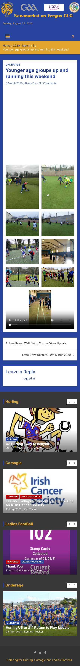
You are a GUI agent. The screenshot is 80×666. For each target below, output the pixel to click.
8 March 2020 (14, 83)
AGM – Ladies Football (41, 566)
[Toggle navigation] (7, 36)
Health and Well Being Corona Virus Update (37, 343)
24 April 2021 (14, 631)
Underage (13, 64)
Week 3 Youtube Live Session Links (34, 444)
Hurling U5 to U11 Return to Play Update (38, 628)
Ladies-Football (59, 439)
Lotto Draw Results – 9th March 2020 (46, 355)
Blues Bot (30, 83)
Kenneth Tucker (38, 447)
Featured (26, 439)
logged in (29, 378)
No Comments (47, 83)
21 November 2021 (35, 570)
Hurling (41, 439)
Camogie (12, 439)
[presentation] (69, 401)
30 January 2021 (16, 447)
